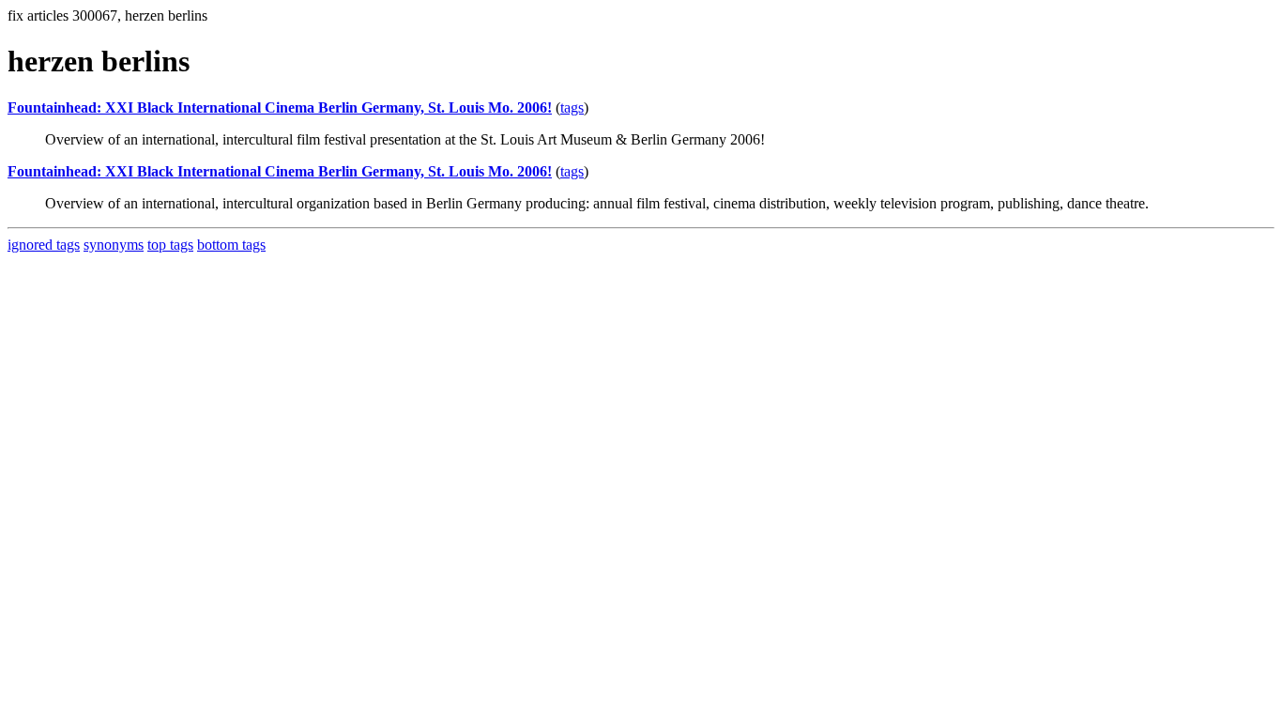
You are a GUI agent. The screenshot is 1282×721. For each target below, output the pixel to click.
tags (572, 107)
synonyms (114, 245)
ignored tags (44, 245)
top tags (170, 245)
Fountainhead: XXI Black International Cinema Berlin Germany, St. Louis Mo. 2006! (280, 107)
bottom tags (231, 245)
